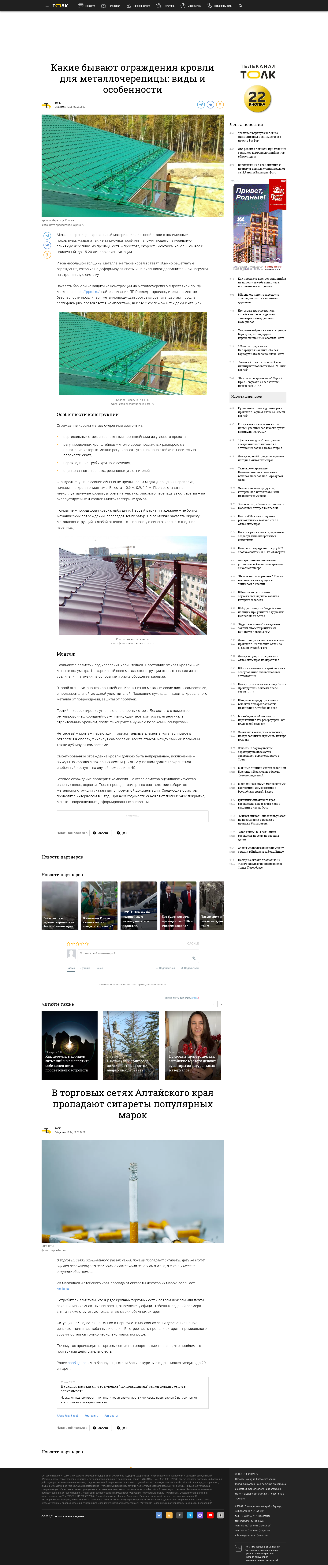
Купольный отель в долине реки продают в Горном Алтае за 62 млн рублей (261, 412)
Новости (90, 5)
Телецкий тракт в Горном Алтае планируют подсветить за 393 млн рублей (262, 366)
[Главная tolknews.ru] (60, 5)
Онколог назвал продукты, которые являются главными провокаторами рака (258, 492)
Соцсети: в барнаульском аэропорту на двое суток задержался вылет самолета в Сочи (259, 753)
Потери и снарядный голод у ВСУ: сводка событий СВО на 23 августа (261, 550)
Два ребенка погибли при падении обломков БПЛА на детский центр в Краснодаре (262, 152)
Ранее (99, 968)
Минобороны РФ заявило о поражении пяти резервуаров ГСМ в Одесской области (261, 720)
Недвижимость (223, 5)
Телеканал (114, 5)
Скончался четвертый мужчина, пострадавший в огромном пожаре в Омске (262, 735)
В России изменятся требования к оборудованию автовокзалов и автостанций (261, 672)
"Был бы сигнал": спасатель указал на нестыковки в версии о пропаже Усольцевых (261, 819)
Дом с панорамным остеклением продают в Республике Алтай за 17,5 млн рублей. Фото (261, 644)
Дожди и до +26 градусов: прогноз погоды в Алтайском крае (261, 458)
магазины (91, 1415)
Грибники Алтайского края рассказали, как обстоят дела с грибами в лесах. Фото (259, 803)
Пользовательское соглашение (261, 1550)
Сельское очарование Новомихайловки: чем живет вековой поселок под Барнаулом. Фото (261, 474)
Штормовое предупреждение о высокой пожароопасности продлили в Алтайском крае (259, 704)
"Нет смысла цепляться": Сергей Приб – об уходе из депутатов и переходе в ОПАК (260, 382)
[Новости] (99, 833)
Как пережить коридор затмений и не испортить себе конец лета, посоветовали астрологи (67, 1063)
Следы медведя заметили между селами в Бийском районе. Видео (261, 849)
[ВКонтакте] (210, 104)
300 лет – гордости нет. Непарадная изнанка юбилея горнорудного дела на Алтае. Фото (261, 350)
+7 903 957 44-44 (249, 1516)
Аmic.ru (63, 1288)
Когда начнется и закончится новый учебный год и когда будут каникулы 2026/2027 (261, 428)
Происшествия (141, 5)
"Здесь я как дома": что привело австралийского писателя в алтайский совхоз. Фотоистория (260, 443)
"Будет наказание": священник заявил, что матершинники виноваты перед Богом (259, 628)
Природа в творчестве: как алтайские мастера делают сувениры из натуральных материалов (192, 1063)
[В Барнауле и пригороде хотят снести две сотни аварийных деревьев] (131, 1045)
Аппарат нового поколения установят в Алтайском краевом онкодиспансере (260, 564)
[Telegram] (201, 104)
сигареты (111, 1415)
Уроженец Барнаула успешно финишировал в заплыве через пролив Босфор (259, 136)
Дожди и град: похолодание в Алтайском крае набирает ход (258, 658)
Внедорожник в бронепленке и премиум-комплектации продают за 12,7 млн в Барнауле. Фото (261, 168)
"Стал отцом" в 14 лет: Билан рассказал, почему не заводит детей (258, 835)
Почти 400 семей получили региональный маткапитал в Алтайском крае (258, 520)
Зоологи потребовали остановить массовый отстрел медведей (261, 506)
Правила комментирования (259, 1553)
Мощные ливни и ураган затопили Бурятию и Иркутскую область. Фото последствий (262, 771)
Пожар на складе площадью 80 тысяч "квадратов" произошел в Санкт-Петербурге (260, 863)
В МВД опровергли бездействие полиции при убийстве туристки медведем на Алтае (261, 612)
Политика (169, 5)
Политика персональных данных (262, 1546)
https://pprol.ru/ (87, 292)
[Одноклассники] (220, 104)
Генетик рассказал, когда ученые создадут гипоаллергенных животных (261, 536)
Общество (60, 107)
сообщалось (78, 1363)
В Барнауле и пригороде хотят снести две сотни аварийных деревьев (127, 1065)
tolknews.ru (251, 1473)
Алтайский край (68, 1415)
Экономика (194, 5)
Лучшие (85, 968)
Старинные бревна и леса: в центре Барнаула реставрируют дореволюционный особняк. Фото (262, 334)
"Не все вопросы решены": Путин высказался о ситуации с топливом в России (260, 580)
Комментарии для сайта (182, 998)
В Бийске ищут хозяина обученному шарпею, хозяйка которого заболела (258, 596)
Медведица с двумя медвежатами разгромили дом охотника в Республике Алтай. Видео (262, 787)
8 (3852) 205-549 (249, 1530)
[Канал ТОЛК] (121, 833)
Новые (71, 968)
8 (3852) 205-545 (249, 1525)
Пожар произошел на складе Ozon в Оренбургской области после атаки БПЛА (262, 688)
